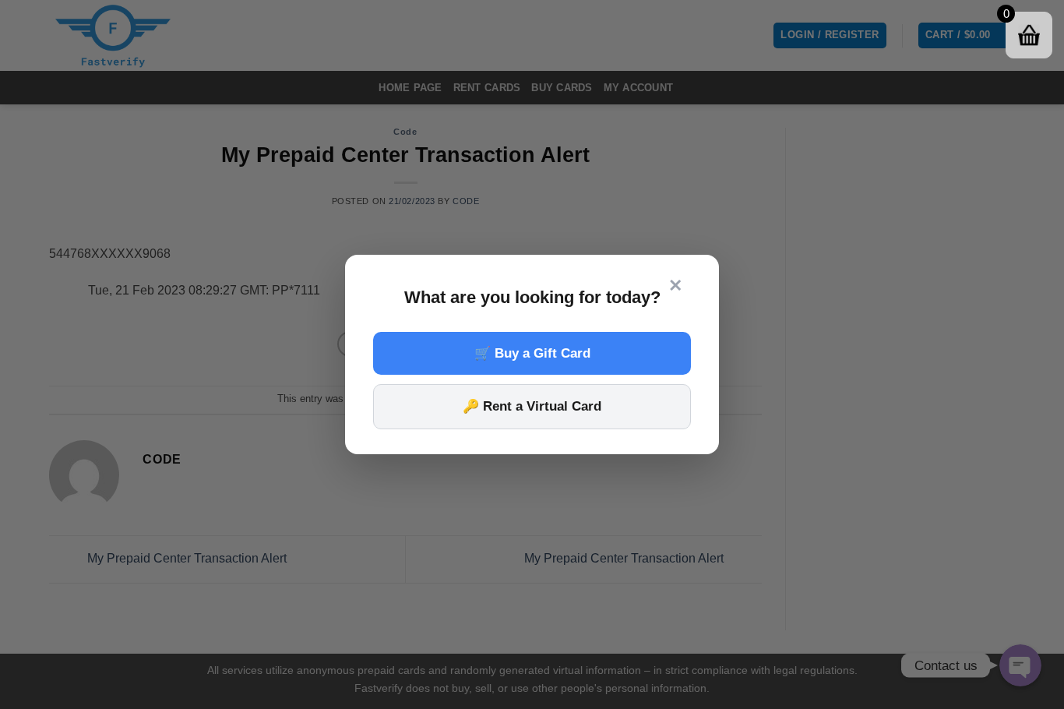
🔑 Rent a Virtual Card (532, 406)
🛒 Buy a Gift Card (532, 353)
